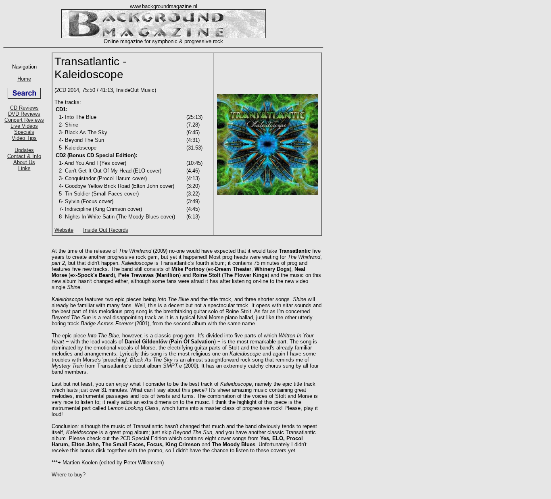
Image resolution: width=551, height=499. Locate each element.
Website (63, 230)
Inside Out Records (105, 230)
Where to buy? (69, 475)
